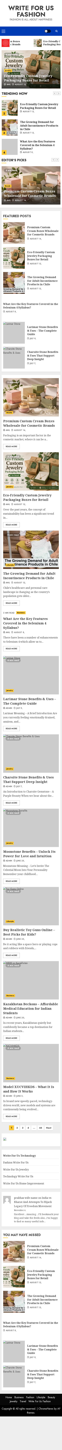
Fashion (30, 1397)
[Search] (56, 31)
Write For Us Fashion (31, 11)
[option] (31, 69)
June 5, (20, 1096)
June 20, (20, 1018)
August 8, (28, 152)
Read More (11, 446)
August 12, (21, 84)
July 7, (33, 363)
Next (48, 1127)
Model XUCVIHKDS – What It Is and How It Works (31, 1063)
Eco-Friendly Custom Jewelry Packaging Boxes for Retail (28, 78)
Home (8, 1397)
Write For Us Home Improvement (23, 1183)
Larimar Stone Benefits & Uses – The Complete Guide (14, 333)
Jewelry (8, 70)
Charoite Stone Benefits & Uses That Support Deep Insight (14, 358)
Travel (23, 1401)
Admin (9, 708)
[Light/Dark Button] (48, 31)
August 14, (21, 200)
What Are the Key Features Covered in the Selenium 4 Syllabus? (10, 147)
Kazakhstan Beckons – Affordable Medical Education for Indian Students (31, 980)
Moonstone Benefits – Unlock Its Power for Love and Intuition (31, 828)
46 (40, 1127)
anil (9, 84)
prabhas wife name (26, 1198)
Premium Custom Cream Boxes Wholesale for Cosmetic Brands (30, 193)
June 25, (20, 861)
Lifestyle (10, 565)
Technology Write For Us (18, 1176)
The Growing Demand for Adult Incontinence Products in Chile (10, 127)
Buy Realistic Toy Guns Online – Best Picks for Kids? (31, 906)
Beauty (7, 186)
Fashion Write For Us (15, 1162)
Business (21, 612)
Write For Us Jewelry (16, 1169)
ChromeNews (45, 1409)
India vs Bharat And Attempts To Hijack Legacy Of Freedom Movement (33, 1202)
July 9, (33, 338)
